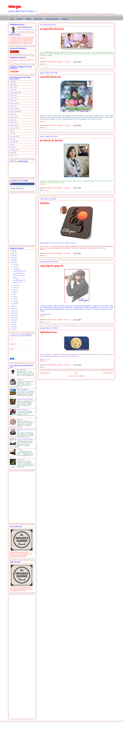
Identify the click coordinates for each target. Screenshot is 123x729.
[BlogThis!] (75, 62)
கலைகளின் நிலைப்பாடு (50, 77)
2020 (13, 306)
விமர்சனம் (12, 155)
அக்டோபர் (15, 269)
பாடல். (45, 367)
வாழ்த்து (12, 152)
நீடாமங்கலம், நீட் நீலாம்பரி (51, 140)
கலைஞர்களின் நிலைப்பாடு (52, 29)
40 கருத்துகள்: (67, 253)
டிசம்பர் (15, 264)
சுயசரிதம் (12, 117)
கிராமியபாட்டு (13, 103)
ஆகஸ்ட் (15, 287)
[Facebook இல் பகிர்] (78, 62)
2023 (13, 257)
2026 (13, 251)
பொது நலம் (12, 141)
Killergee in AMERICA (22, 389)
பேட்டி (11, 139)
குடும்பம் (12, 106)
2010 (13, 329)
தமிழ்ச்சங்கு (20, 419)
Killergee (14, 6)
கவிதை (45, 255)
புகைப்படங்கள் (47, 322)
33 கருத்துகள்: (67, 188)
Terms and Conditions (52, 19)
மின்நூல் (12, 147)
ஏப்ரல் (14, 296)
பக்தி (11, 130)
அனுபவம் (12, 87)
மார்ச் (14, 299)
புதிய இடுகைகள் (44, 373)
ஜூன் (14, 292)
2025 (13, 253)
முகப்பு (11, 19)
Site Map (28, 19)
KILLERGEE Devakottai (25, 27)
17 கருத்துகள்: (67, 61)
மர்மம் (11, 144)
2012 (13, 324)
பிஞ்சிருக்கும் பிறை (48, 332)
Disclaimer (65, 19)
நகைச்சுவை (46, 190)
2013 (13, 322)
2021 (13, 262)
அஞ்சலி (12, 81)
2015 (13, 317)
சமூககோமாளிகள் (14, 111)
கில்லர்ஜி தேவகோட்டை (20, 188)
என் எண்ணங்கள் (14, 92)
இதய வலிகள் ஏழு (21, 369)
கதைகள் (12, 95)
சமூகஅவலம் (13, 108)
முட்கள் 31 (19, 449)
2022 (13, 260)
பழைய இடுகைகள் (108, 373)
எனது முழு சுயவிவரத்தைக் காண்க (25, 29)
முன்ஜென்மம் (13, 150)
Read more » (43, 58)
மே (14, 294)
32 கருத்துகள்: (67, 364)
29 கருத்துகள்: (67, 319)
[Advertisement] (22, 219)
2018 (13, 311)
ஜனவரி (15, 303)
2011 (13, 327)
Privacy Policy (38, 19)
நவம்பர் (15, 266)
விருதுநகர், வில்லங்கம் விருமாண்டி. (25, 439)
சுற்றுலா (11, 120)
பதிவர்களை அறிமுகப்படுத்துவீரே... (25, 399)
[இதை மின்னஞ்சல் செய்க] (74, 62)
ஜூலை (15, 289)
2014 (13, 320)
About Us (19, 19)
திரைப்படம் (46, 64)
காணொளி (12, 100)
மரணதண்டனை (20, 459)
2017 (13, 313)
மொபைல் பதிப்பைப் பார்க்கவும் (76, 376)
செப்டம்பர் (15, 285)
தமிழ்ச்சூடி (45, 203)
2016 (13, 315)
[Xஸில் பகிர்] (77, 62)
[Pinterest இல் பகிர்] (80, 62)
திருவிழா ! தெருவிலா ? (22, 409)
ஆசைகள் (12, 89)
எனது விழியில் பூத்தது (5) (51, 265)
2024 (13, 255)
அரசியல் (12, 84)
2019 (13, 308)
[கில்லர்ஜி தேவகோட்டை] (12, 188)
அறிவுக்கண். (20, 379)
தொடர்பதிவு (13, 125)
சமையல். (12, 114)
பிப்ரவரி (15, 301)
